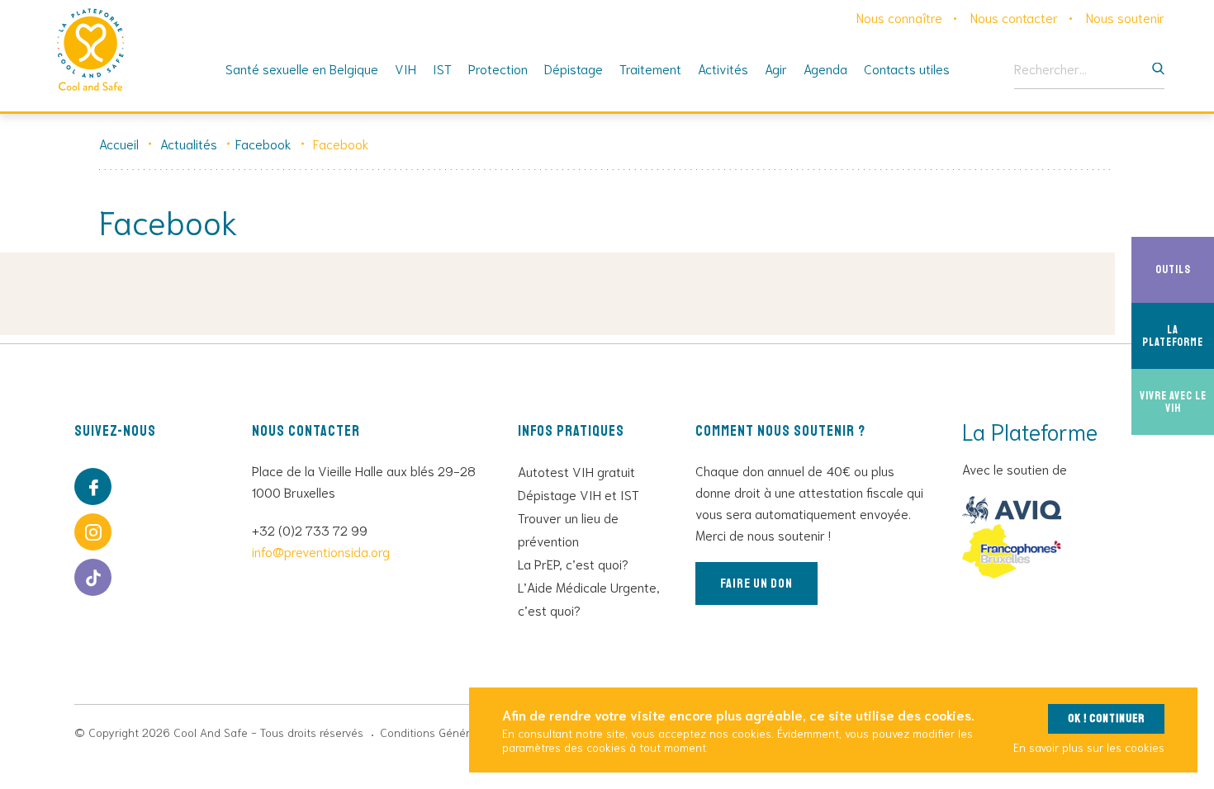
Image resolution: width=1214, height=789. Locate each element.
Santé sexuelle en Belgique (301, 68)
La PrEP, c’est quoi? (573, 563)
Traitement (650, 68)
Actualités (188, 143)
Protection (498, 68)
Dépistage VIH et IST (578, 494)
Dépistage (573, 68)
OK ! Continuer (1106, 718)
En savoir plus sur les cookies (1088, 746)
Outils (1184, 269)
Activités (723, 68)
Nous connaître (899, 17)
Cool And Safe (91, 49)
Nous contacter (1014, 17)
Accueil (119, 143)
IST (442, 68)
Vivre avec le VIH (1177, 401)
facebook (92, 486)
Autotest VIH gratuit (576, 471)
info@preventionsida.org (321, 551)
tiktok (92, 577)
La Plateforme (1178, 335)
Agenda (825, 68)
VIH (405, 68)
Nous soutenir (1125, 17)
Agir (776, 68)
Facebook (263, 143)
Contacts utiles (907, 68)
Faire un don (756, 583)
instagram (92, 531)
